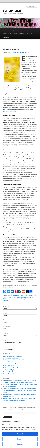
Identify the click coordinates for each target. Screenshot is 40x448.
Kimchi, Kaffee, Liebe (9, 362)
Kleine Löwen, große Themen (11, 364)
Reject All (20, 444)
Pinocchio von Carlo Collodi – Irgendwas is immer (17, 398)
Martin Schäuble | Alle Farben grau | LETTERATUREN (18, 394)
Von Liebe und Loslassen (10, 358)
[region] (20, 433)
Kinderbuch (6, 30)
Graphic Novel (7, 33)
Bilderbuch (24, 30)
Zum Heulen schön (10, 386)
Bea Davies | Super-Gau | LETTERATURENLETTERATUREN (20, 384)
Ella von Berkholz (24, 52)
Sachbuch (22, 33)
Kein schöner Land (8, 396)
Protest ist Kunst (8, 372)
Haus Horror (17, 299)
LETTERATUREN (12, 10)
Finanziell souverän (8, 374)
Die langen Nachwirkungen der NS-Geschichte (16, 360)
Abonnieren (8, 418)
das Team (29, 33)
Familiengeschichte (21, 297)
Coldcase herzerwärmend (10, 368)
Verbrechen (6, 300)
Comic (15, 33)
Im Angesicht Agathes (9, 370)
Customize (20, 439)
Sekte (22, 299)
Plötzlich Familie (11, 49)
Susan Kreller (28, 299)
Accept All (20, 434)
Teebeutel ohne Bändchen (24, 383)
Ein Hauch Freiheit (8, 366)
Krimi (21, 295)
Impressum (6, 37)
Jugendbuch (15, 30)
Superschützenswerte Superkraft (12, 356)
